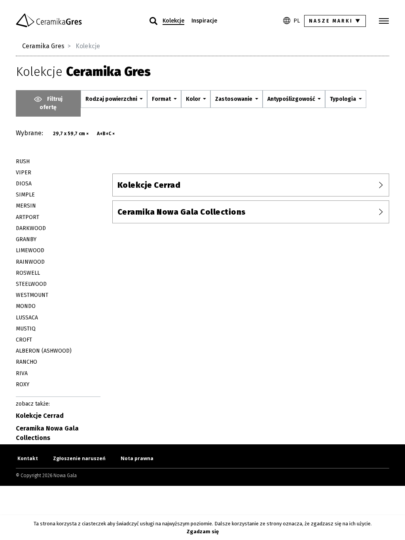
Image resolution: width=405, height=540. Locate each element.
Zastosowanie (234, 99)
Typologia (343, 99)
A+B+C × (106, 133)
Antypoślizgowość (291, 99)
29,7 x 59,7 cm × (71, 133)
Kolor (194, 99)
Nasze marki (335, 21)
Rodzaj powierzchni (111, 99)
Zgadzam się (203, 531)
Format (162, 99)
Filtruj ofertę (51, 103)
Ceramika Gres (43, 46)
